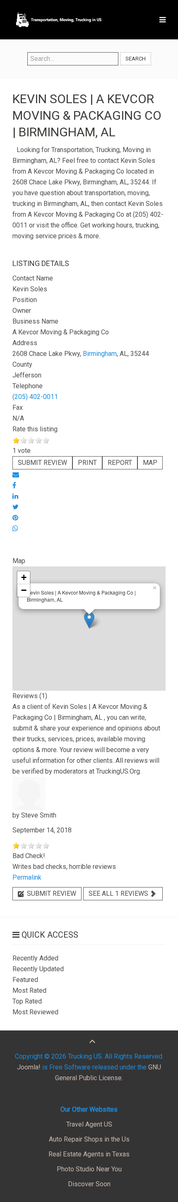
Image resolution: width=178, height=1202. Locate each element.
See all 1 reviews (119, 893)
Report (120, 463)
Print (87, 463)
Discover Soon (89, 1184)
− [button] (23, 590)
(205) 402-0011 (35, 397)
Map (150, 463)
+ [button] (23, 577)
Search (135, 59)
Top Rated (27, 1001)
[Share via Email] (15, 475)
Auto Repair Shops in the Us (89, 1139)
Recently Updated (38, 969)
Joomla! (29, 1067)
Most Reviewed (35, 1012)
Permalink (26, 877)
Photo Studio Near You (89, 1169)
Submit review (42, 463)
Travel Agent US (89, 1124)
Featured (25, 980)
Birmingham (100, 354)
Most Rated (29, 990)
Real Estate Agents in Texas (89, 1154)
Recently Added (35, 958)
